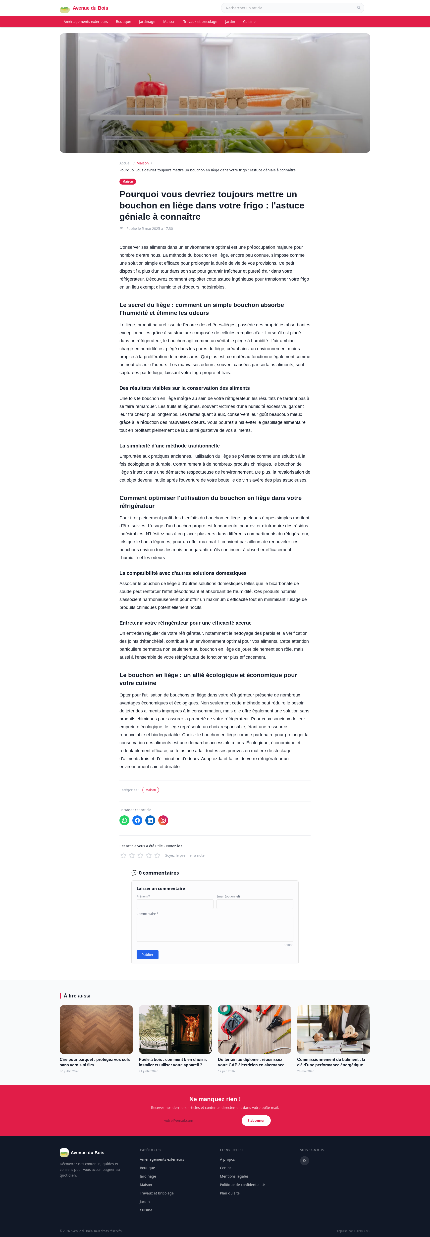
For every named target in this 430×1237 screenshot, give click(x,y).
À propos (227, 1159)
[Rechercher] (359, 8)
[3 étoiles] (140, 855)
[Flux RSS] (304, 1160)
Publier (148, 954)
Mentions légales (234, 1176)
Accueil (125, 163)
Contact (226, 1167)
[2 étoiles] (132, 855)
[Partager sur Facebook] (137, 820)
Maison (169, 21)
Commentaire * (147, 914)
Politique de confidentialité (242, 1184)
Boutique (123, 21)
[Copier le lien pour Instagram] (163, 820)
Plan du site (230, 1193)
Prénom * (143, 896)
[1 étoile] (123, 855)
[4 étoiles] (149, 855)
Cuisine (249, 21)
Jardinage (147, 21)
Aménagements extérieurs (86, 21)
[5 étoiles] (157, 855)
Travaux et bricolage (200, 21)
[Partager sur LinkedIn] (150, 820)
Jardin (230, 21)
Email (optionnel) (228, 896)
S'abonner (256, 1120)
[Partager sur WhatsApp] (124, 820)
